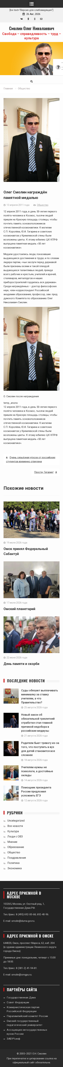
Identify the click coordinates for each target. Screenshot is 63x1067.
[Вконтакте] (22, 19)
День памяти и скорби (21, 664)
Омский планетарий (19, 609)
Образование (15, 847)
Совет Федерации (18, 1002)
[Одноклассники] (28, 19)
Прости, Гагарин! (43, 472)
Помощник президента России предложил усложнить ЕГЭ (36, 791)
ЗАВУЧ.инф (13, 1038)
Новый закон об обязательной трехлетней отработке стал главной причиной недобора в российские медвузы (38, 722)
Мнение (12, 841)
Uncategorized (16, 820)
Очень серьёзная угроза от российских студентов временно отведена (30, 459)
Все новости (15, 826)
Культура (13, 831)
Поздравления (16, 857)
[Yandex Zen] (35, 19)
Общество (42, 205)
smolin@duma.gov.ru (22, 920)
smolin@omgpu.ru (21, 974)
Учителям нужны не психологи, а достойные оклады (37, 771)
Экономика (14, 868)
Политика (13, 863)
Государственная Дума (21, 997)
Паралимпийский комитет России (27, 1016)
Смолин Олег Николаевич (31, 28)
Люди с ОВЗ (15, 836)
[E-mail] (41, 19)
